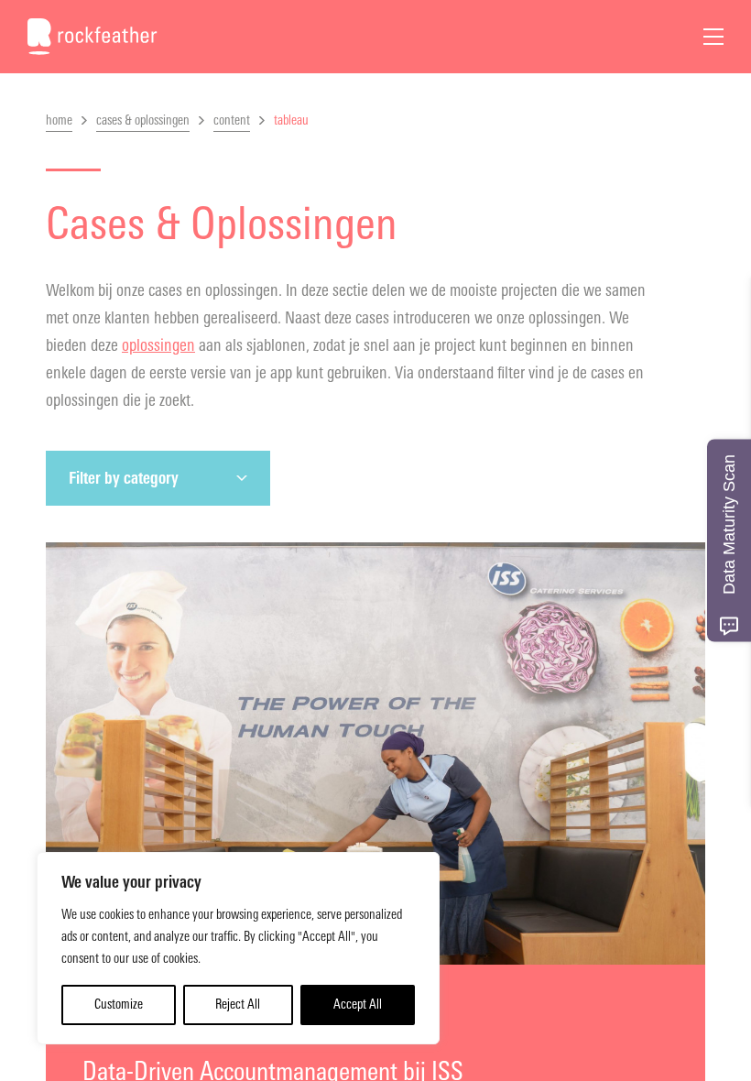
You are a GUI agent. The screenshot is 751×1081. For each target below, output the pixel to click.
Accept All (357, 1004)
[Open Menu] (713, 37)
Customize (118, 1004)
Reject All (237, 1004)
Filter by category (124, 478)
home (59, 120)
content (231, 120)
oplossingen (158, 345)
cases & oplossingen (143, 120)
